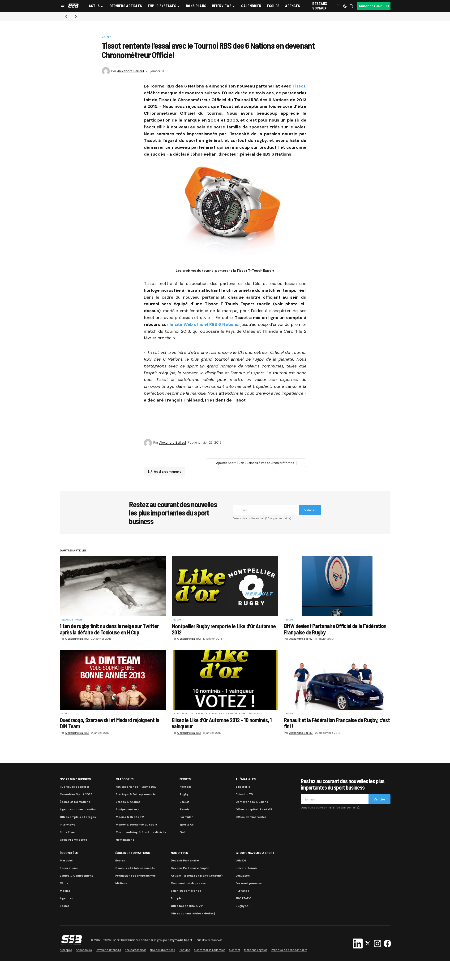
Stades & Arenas (128, 802)
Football (218, 714)
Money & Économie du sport (136, 824)
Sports (185, 779)
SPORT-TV (243, 898)
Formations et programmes (135, 876)
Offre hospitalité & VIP (187, 906)
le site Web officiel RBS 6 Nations (204, 324)
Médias (65, 891)
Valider (310, 510)
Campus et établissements (135, 868)
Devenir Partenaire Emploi (190, 868)
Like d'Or (231, 714)
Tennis (184, 809)
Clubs (64, 883)
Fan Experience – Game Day (136, 787)
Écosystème (69, 853)
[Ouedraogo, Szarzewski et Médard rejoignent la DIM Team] (113, 680)
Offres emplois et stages (78, 817)
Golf (182, 832)
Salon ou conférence (186, 891)
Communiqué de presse (188, 883)
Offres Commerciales (251, 817)
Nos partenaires (135, 950)
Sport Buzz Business (75, 779)
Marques (66, 860)
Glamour (67, 620)
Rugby (107, 37)
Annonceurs (84, 950)
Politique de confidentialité (289, 950)
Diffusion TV (244, 794)
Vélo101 (241, 860)
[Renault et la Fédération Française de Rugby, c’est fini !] (337, 680)
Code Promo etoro (73, 840)
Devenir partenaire (108, 950)
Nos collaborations (162, 950)
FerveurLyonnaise (249, 883)
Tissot (298, 86)
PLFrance (242, 891)
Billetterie (243, 787)
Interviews (67, 824)
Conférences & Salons (252, 802)
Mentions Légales (255, 950)
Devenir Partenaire (185, 860)
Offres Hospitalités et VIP (254, 809)
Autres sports (200, 714)
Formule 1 (186, 817)
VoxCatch (243, 876)
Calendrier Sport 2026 (76, 794)
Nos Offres (179, 853)
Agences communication (78, 809)
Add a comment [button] (167, 471)
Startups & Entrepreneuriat (136, 794)
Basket (184, 802)
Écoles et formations (75, 802)
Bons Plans (68, 832)
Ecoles (64, 906)
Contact (234, 950)
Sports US (255, 714)
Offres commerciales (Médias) (193, 913)
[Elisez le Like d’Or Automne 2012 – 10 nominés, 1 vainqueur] (225, 680)
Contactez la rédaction (209, 950)
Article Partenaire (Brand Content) (197, 876)
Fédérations (69, 868)
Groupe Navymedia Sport (255, 853)
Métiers (121, 883)
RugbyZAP (243, 906)
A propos (66, 950)
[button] (62, 6)
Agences (66, 898)
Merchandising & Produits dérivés (141, 832)
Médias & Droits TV (130, 817)
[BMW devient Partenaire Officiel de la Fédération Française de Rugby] (337, 586)
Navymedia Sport (179, 940)
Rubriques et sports (75, 787)
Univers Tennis (246, 868)
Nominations (125, 840)
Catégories (125, 779)
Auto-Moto (181, 714)
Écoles (120, 860)
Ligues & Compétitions (76, 876)
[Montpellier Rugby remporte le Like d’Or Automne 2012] (225, 586)
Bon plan (177, 898)
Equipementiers (127, 809)
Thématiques (246, 779)
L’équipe (184, 950)
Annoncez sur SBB (374, 6)
